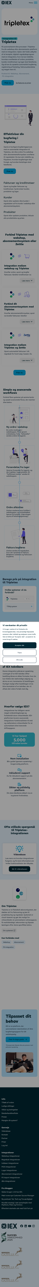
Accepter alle (19, 645)
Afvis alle (19, 660)
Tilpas (19, 653)
